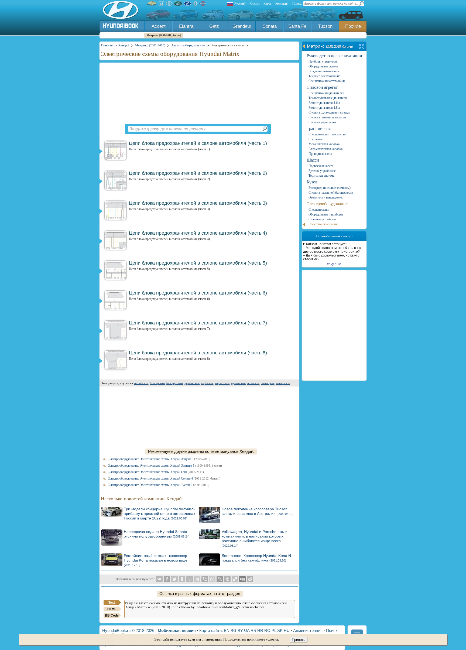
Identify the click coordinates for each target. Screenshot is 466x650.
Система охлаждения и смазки (329, 112)
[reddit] (250, 579)
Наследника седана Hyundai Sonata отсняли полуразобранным (157, 533)
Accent (159, 26)
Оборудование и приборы (326, 214)
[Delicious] (235, 579)
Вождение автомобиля (324, 71)
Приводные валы (320, 154)
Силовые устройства (322, 219)
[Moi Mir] (189, 579)
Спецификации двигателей (326, 93)
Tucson (325, 26)
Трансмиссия (319, 128)
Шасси (313, 160)
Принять (298, 640)
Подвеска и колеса (321, 166)
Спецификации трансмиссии (327, 134)
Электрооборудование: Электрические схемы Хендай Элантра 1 (165, 465)
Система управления (322, 122)
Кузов (312, 182)
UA (246, 630)
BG (234, 630)
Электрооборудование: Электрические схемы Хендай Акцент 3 (159, 459)
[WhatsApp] (212, 579)
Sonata (270, 26)
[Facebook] (167, 579)
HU (287, 630)
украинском (192, 383)
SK (280, 630)
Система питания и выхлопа (327, 117)
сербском (207, 383)
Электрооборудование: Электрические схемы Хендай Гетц (156, 472)
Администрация (308, 630)
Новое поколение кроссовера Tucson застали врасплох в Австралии (257, 511)
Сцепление (316, 139)
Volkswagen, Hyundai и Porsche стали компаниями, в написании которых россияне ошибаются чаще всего (254, 538)
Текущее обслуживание (324, 76)
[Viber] (204, 579)
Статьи (254, 3)
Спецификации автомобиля (327, 81)
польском (253, 383)
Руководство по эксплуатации (334, 55)
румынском (238, 383)
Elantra (186, 26)
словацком (267, 383)
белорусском (174, 383)
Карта (267, 3)
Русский (239, 3)
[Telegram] (197, 579)
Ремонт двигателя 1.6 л (324, 103)
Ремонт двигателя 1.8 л (324, 108)
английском (141, 383)
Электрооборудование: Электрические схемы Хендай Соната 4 (164, 478)
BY (240, 630)
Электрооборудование (327, 203)
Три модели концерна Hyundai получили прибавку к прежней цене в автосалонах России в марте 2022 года (160, 513)
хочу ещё (334, 264)
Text (111, 602)
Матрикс (163, 35)
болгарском (157, 383)
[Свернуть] (361, 47)
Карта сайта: (211, 630)
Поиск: (297, 3)
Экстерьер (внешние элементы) (330, 188)
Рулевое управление (322, 171)
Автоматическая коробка (325, 149)
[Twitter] (174, 579)
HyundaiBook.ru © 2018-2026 (128, 630)
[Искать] (265, 129)
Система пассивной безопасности (331, 192)
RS (253, 630)
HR (260, 630)
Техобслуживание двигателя (328, 98)
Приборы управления (323, 61)
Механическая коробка (324, 144)
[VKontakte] (159, 579)
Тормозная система (321, 175)
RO (267, 630)
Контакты (281, 3)
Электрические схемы (323, 224)
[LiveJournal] (220, 579)
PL (274, 630)
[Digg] (242, 579)
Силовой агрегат (322, 87)
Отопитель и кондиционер (326, 197)
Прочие (353, 26)
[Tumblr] (227, 579)
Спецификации (318, 209)
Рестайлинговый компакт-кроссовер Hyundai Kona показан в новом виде (155, 560)
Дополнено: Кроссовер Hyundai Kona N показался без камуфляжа (256, 557)
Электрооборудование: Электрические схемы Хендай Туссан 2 (158, 485)
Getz (214, 26)
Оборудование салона (323, 66)
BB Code (112, 615)
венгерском (283, 383)
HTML (111, 609)
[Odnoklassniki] (182, 579)
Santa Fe (297, 26)
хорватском (222, 383)
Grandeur (241, 26)
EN (226, 630)
